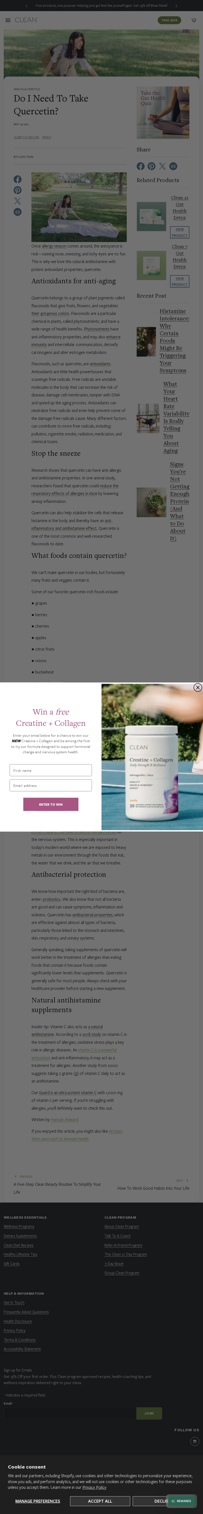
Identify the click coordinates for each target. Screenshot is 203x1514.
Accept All (100, 1501)
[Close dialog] (197, 687)
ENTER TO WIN (51, 804)
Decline (162, 1501)
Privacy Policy (94, 1487)
